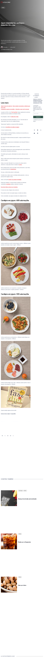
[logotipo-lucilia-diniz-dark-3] (5, 2)
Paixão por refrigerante (24, 542)
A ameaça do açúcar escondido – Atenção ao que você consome (15, 109)
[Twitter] (41, 130)
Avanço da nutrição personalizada (27, 499)
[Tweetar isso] (5, 436)
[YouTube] (34, 133)
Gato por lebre (22, 585)
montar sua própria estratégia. (14, 179)
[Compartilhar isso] (2, 436)
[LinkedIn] (37, 133)
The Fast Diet (14, 112)
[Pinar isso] (10, 436)
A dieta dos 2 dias (14, 116)
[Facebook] (37, 130)
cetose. (20, 164)
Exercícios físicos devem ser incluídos (9, 187)
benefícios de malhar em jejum (12, 127)
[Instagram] (34, 130)
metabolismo (13, 169)
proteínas (8, 184)
